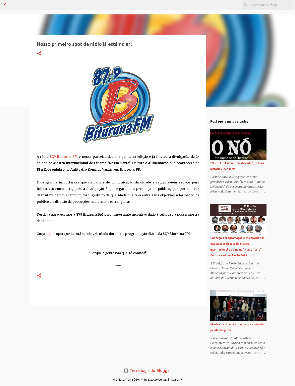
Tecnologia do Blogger (150, 370)
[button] (39, 53)
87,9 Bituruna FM (64, 157)
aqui (49, 234)
